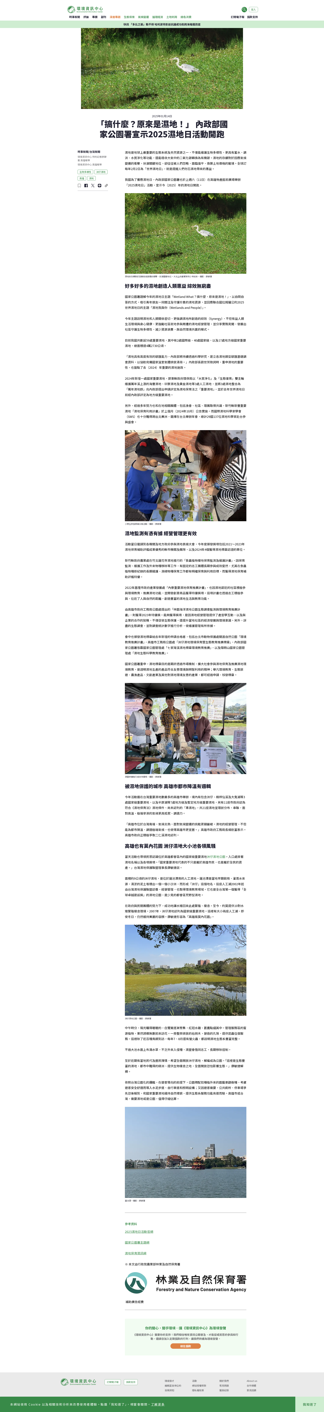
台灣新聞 (94, 152)
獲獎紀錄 (224, 1390)
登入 (253, 9)
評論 (86, 17)
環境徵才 (169, 1380)
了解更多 (158, 1404)
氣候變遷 (143, 17)
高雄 (81, 178)
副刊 (103, 17)
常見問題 (224, 1385)
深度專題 (115, 17)
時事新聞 (74, 17)
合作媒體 (251, 1385)
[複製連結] (106, 185)
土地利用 (171, 17)
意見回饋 (251, 1390)
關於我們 (224, 1380)
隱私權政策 (198, 1390)
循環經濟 (157, 17)
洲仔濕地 (101, 171)
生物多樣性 (85, 171)
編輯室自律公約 (173, 1385)
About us (252, 1380)
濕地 (91, 178)
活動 (194, 1380)
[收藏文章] (79, 185)
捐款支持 (252, 17)
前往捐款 (185, 1346)
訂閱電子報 (237, 17)
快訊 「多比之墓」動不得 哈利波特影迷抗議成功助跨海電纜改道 (162, 24)
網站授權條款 (199, 1385)
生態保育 (129, 17)
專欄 (95, 17)
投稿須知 (169, 1390)
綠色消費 (186, 17)
